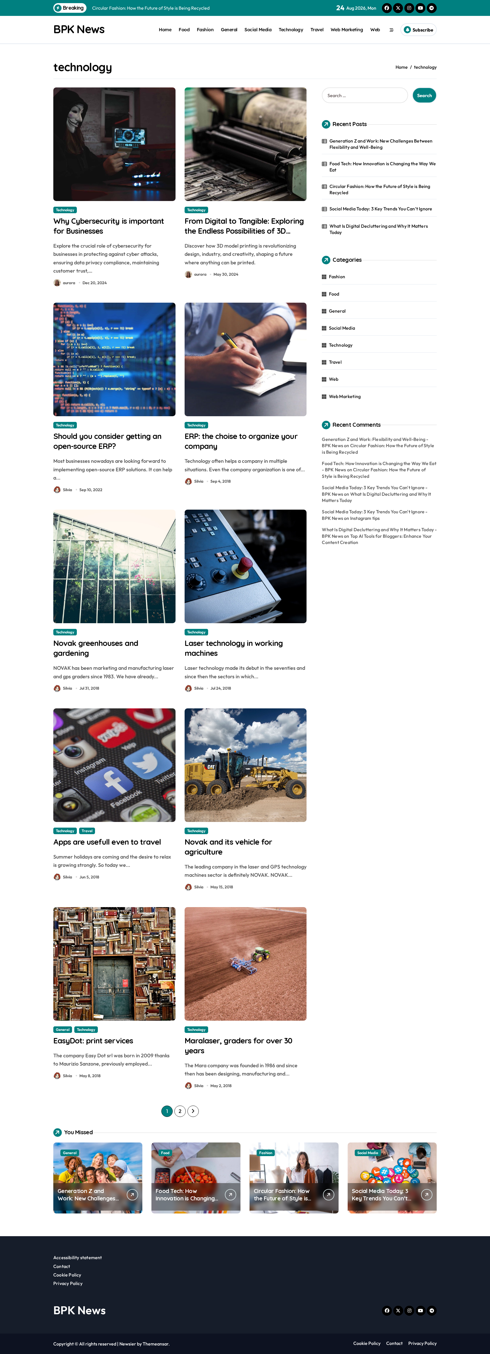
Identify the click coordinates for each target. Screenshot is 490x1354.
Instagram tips (365, 518)
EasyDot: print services (93, 1040)
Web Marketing (347, 29)
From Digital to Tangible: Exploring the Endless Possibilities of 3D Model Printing (244, 231)
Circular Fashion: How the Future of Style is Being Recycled (380, 189)
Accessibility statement (77, 1257)
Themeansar (155, 1344)
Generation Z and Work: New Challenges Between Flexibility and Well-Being (381, 144)
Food (184, 29)
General (229, 29)
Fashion (205, 29)
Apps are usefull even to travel (107, 842)
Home (165, 29)
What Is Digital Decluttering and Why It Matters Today (379, 229)
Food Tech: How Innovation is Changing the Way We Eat (383, 167)
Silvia (67, 489)
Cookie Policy (67, 1275)
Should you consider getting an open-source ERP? (107, 441)
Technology (291, 29)
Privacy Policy (68, 1283)
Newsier (127, 1344)
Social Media (257, 29)
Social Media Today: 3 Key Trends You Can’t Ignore (381, 209)
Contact (61, 1266)
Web (375, 29)
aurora (69, 282)
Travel (317, 29)
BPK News (78, 29)
